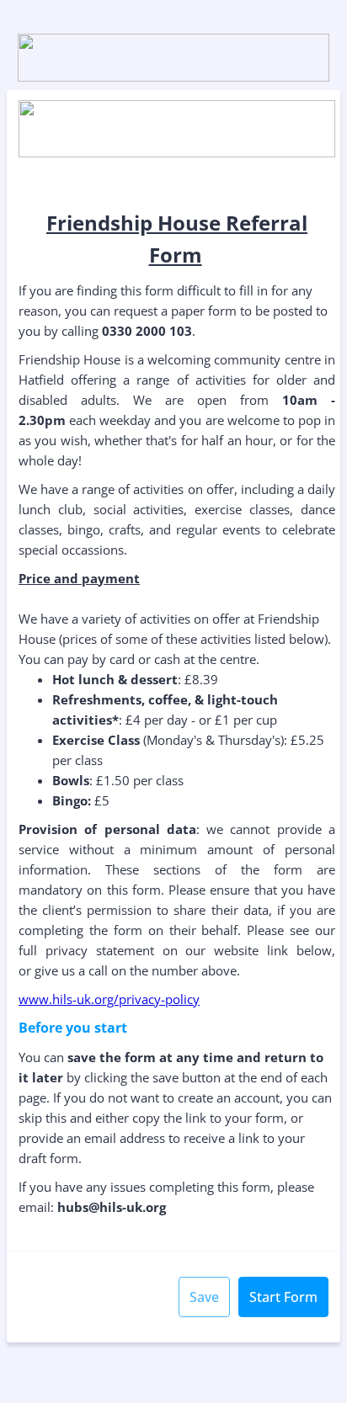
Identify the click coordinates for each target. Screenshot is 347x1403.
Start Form (283, 1297)
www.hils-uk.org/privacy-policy (109, 999)
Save (204, 1297)
